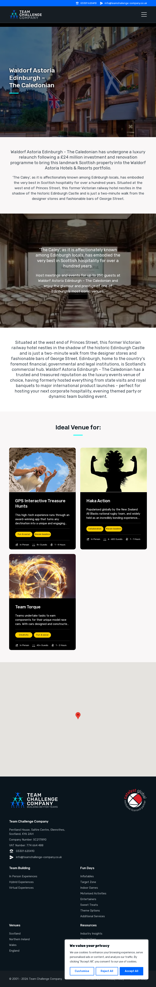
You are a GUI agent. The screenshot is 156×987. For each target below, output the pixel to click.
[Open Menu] (144, 14)
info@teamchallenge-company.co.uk (126, 3)
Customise (82, 971)
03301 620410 (88, 3)
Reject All (107, 971)
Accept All (131, 971)
